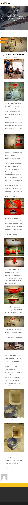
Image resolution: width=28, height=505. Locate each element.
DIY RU (10, 57)
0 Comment (15, 57)
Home (2, 18)
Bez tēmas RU (7, 18)
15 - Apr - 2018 (4, 39)
